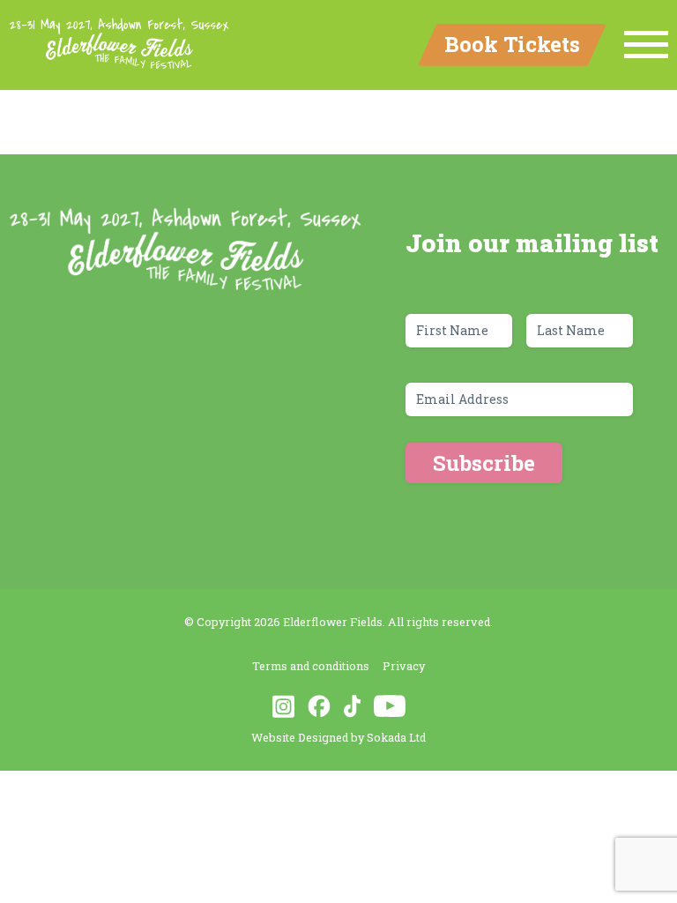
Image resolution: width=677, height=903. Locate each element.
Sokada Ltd (396, 737)
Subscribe (484, 463)
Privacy (404, 666)
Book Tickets (512, 44)
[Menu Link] (646, 45)
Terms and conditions (310, 666)
